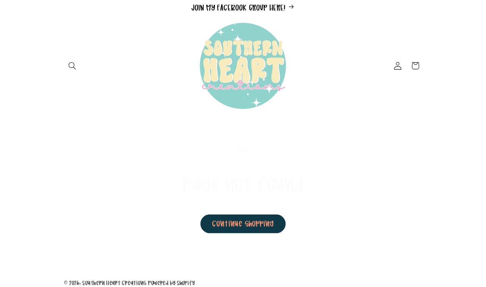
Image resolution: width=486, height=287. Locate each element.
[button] (72, 65)
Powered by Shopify (171, 283)
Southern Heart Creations (114, 283)
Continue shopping (243, 223)
